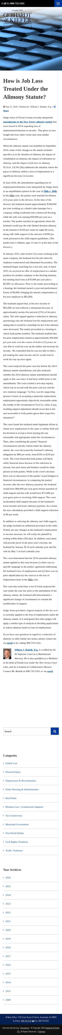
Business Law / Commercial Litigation (24, 807)
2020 (8, 930)
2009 (8, 1000)
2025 (8, 886)
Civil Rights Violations (17, 842)
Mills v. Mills (50, 191)
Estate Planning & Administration (22, 789)
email (10, 643)
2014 (8, 982)
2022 (8, 912)
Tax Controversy (14, 815)
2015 (8, 973)
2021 (8, 921)
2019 (8, 938)
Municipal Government (17, 824)
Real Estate (11, 798)
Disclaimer (25, 1027)
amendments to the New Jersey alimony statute (27, 122)
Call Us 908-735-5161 (13, 3)
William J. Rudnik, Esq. (26, 650)
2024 (8, 895)
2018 (8, 947)
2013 (8, 991)
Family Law (11, 763)
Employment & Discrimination (21, 780)
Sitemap (41, 1031)
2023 (8, 904)
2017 (8, 956)
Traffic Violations (14, 850)
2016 (8, 965)
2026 (8, 877)
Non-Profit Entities (15, 833)
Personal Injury (13, 772)
